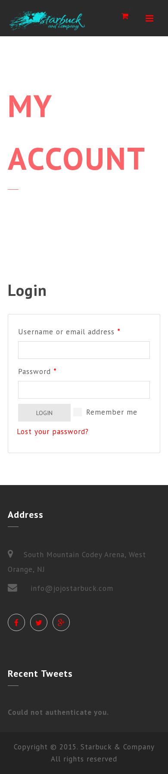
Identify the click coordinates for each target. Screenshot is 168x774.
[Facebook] (16, 622)
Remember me (110, 412)
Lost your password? (53, 431)
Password (37, 371)
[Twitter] (38, 622)
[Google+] (61, 622)
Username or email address (69, 331)
